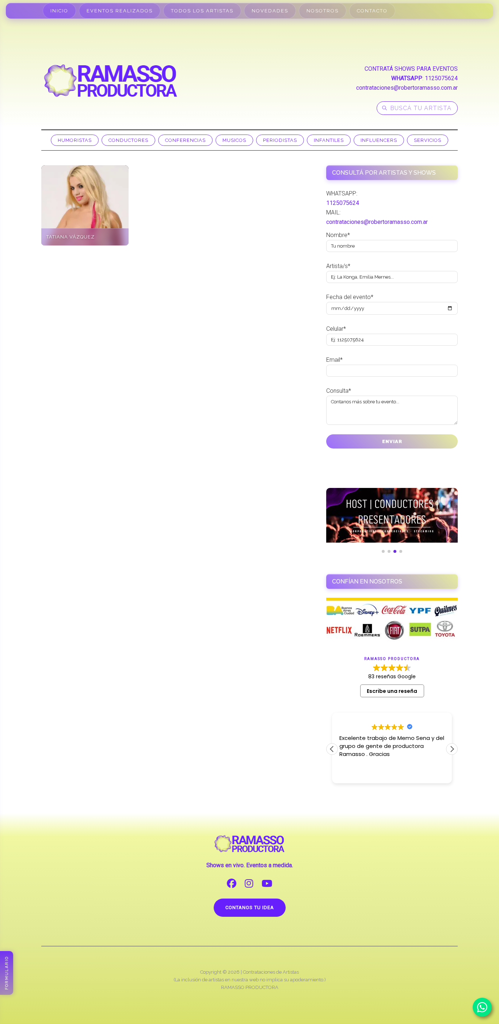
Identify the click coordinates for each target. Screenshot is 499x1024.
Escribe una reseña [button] (392, 691)
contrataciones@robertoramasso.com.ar (407, 87)
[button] (451, 749)
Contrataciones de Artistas (271, 972)
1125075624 (441, 78)
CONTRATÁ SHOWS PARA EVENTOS (411, 68)
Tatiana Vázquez (70, 237)
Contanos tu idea (249, 907)
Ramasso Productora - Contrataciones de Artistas (110, 80)
